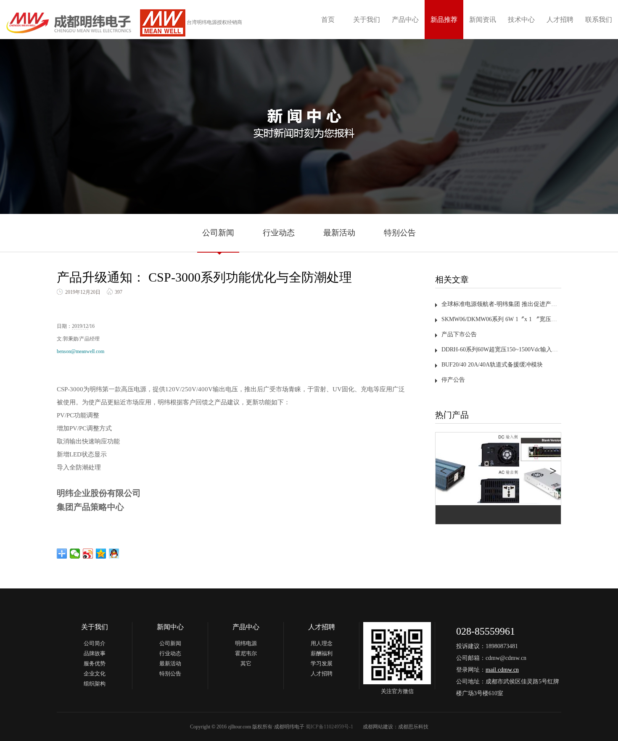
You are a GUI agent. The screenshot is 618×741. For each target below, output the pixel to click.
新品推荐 (443, 19)
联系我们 (598, 19)
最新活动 (339, 232)
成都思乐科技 (413, 727)
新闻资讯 (482, 19)
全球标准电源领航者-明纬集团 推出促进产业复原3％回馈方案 (521, 304)
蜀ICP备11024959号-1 (329, 727)
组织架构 (95, 683)
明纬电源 (246, 643)
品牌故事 (95, 653)
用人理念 (322, 643)
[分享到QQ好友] (114, 553)
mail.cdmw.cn (502, 670)
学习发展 (322, 663)
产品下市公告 (459, 334)
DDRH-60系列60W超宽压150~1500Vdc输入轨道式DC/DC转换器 (523, 349)
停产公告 (453, 380)
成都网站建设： (380, 727)
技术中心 (521, 19)
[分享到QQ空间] (101, 553)
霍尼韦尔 (246, 653)
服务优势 (95, 663)
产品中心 (405, 19)
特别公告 (400, 232)
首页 (328, 19)
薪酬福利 (322, 653)
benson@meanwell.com (80, 351)
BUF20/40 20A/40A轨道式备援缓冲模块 (492, 364)
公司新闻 (218, 232)
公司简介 (95, 643)
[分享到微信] (75, 553)
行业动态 (279, 232)
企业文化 (95, 673)
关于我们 (366, 19)
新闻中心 (170, 626)
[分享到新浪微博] (88, 553)
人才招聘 (560, 19)
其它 (245, 663)
